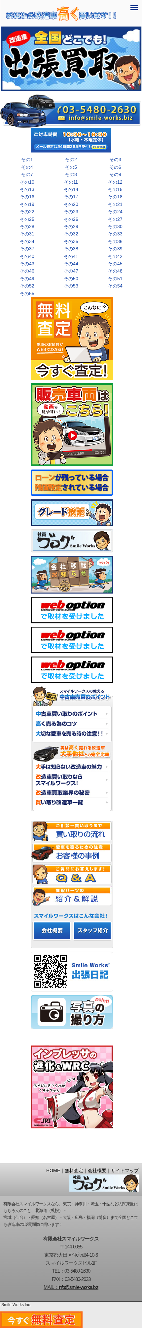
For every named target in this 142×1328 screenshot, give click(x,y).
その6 (115, 167)
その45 (115, 263)
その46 (27, 271)
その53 (71, 285)
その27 (115, 219)
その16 (27, 196)
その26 (71, 219)
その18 (115, 196)
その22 (27, 211)
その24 (115, 211)
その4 (27, 167)
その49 (27, 278)
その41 (71, 256)
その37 (27, 248)
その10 (27, 182)
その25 (27, 219)
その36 (115, 241)
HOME (53, 1170)
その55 (27, 293)
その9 (115, 174)
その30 (115, 226)
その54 (115, 285)
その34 (27, 241)
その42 (115, 256)
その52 (27, 285)
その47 (71, 271)
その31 (27, 233)
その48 (115, 271)
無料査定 (74, 1170)
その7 (27, 174)
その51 (115, 278)
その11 (71, 182)
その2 (71, 159)
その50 (71, 278)
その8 (71, 174)
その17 (71, 196)
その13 (27, 189)
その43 (27, 263)
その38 (71, 248)
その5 (71, 167)
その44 (71, 263)
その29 (71, 226)
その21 (115, 204)
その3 (115, 159)
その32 (71, 233)
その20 (71, 204)
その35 (71, 241)
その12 (115, 182)
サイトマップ (125, 1170)
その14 (71, 189)
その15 (115, 189)
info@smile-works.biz (78, 1287)
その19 (27, 204)
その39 (115, 248)
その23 (71, 211)
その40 (27, 256)
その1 (27, 159)
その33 (115, 233)
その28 (27, 226)
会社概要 (97, 1170)
